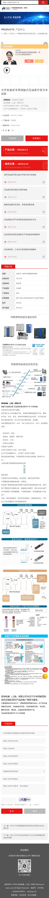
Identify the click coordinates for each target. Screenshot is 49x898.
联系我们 (36, 138)
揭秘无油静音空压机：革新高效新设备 (19, 205)
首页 (5, 33)
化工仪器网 (32, 895)
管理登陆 (14, 895)
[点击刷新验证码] (25, 800)
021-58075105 (45, 669)
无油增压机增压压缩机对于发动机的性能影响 (22, 234)
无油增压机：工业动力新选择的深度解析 (20, 249)
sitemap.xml (31, 891)
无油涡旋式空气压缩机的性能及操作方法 (20, 220)
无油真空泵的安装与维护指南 (15, 190)
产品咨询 (12, 138)
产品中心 (12, 33)
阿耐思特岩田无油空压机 (26, 33)
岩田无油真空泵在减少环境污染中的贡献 (20, 175)
